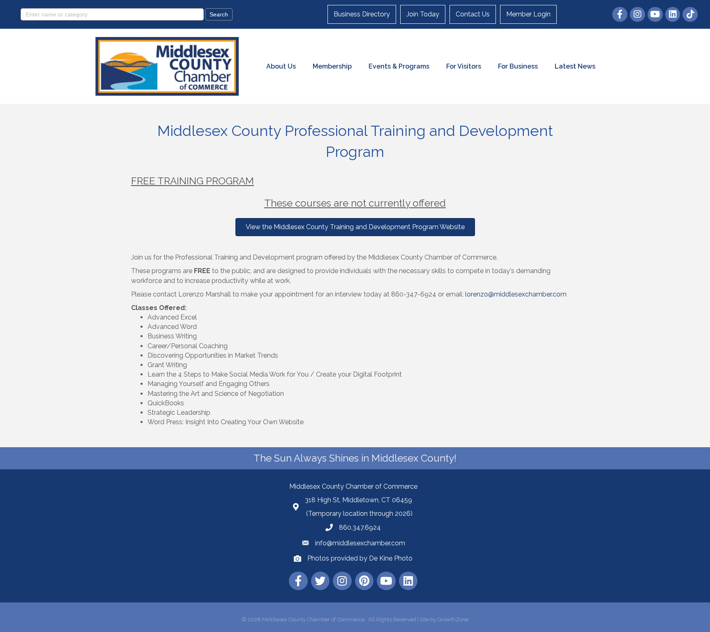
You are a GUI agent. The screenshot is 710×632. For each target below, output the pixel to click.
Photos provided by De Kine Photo (360, 558)
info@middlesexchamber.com (360, 543)
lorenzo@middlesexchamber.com (516, 294)
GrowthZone (453, 619)
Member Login (528, 14)
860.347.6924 (360, 527)
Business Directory (362, 14)
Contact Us (473, 14)
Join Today (422, 14)
